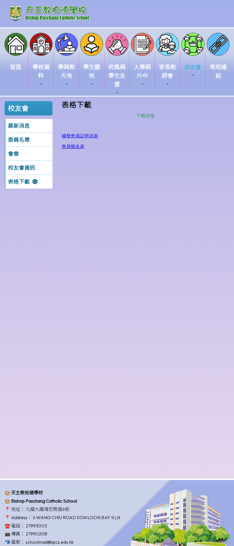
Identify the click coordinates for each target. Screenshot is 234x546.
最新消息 (19, 125)
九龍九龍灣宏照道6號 (47, 509)
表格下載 (19, 181)
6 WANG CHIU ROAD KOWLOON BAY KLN (76, 517)
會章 (13, 153)
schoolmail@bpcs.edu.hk (50, 542)
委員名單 (19, 139)
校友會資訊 (21, 167)
